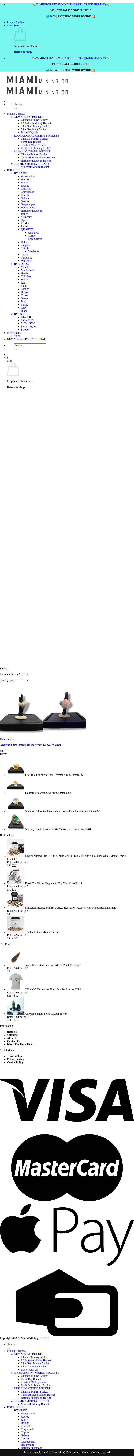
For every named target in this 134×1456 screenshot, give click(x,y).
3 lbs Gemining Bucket (33, 129)
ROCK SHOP (15, 1407)
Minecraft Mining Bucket (35, 1404)
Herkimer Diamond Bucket (36, 1397)
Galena (25, 1435)
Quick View (6, 738)
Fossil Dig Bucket (31, 1379)
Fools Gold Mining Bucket (36, 1385)
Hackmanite (27, 1444)
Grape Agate (28, 1441)
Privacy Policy (15, 1059)
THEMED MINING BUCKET (31, 1400)
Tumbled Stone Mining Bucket (38, 1394)
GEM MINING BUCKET (29, 116)
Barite (24, 1419)
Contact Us (13, 1041)
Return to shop (23, 51)
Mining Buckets (16, 113)
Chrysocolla (27, 1429)
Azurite (25, 1416)
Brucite (25, 1422)
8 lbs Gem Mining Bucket (35, 126)
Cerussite (26, 1426)
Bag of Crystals (29, 1369)
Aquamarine (28, 1413)
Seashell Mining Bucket (34, 1382)
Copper (25, 1432)
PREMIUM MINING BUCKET (32, 1388)
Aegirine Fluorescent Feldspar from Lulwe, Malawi (30, 744)
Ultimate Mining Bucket (34, 119)
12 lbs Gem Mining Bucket (36, 123)
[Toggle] (26, 1351)
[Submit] (15, 108)
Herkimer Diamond (31, 1447)
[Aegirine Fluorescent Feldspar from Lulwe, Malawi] (43, 732)
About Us (12, 1038)
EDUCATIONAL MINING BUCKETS (36, 1372)
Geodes (25, 1438)
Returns (12, 1031)
